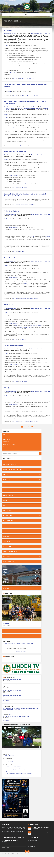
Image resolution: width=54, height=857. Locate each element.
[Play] (3, 747)
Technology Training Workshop (15, 151)
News (9, 24)
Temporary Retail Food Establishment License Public (15, 769)
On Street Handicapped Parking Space (12, 760)
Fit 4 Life (7, 388)
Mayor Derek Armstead (10, 33)
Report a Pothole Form (9, 755)
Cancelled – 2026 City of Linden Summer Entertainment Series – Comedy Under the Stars (26, 195)
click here (32, 236)
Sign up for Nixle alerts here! (21, 651)
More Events (6, 700)
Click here (6, 45)
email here (25, 183)
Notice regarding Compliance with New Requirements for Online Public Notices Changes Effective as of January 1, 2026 (20, 709)
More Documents (5, 847)
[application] (21, 737)
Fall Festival (8, 30)
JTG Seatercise (9, 305)
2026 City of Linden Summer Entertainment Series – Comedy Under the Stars (25, 103)
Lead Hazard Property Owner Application (13, 766)
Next (32, 426)
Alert (20, 95)
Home (5, 24)
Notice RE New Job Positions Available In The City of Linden (16, 716)
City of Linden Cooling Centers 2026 (11, 660)
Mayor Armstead (22, 78)
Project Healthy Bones (11, 211)
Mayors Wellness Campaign (24, 298)
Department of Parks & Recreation (40, 33)
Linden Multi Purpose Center (25, 327)
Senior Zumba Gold (10, 258)
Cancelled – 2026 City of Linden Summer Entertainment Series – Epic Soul (26, 86)
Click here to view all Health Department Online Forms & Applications (18, 773)
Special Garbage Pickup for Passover (10, 843)
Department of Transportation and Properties (29, 108)
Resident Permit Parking (9, 761)
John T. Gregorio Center (14, 175)
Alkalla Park (6, 623)
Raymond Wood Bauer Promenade (16, 127)
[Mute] (37, 747)
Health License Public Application (11, 771)
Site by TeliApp (20, 853)
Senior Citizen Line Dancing (13, 346)
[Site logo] (27, 10)
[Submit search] (40, 453)
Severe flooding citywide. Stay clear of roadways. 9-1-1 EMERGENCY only (19, 643)
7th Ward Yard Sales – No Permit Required (12, 690)
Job (10, 717)
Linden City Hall (12, 72)
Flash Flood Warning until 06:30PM (11, 647)
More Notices (6, 720)
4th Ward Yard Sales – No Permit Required (12, 679)
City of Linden (15, 78)
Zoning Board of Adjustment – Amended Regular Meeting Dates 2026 (18, 713)
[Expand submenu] (39, 469)
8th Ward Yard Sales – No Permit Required (12, 695)
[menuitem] (21, 435)
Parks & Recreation (30, 78)
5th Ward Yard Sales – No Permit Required (12, 684)
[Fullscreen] (39, 747)
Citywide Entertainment (26, 95)
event (9, 91)
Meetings (10, 714)
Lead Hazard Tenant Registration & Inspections (14, 768)
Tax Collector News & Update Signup (10, 840)
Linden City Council (32, 107)
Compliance (11, 710)
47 (28, 426)
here (16, 325)
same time (44, 200)
